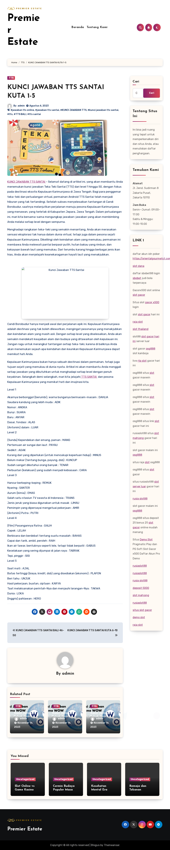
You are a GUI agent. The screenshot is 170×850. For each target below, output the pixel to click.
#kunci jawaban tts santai (103, 110)
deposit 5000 (141, 588)
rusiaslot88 (140, 565)
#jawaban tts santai (47, 110)
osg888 (150, 348)
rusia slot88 (140, 498)
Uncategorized (25, 779)
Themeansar (111, 845)
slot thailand (140, 329)
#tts (10, 114)
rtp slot (142, 360)
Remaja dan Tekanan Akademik (137, 790)
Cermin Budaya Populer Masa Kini (64, 790)
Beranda (77, 27)
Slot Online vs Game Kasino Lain (25, 790)
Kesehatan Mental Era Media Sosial (100, 790)
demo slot (139, 617)
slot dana (138, 266)
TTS (11, 77)
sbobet (137, 278)
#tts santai (34, 114)
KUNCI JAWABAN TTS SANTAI (26, 181)
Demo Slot (146, 539)
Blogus (95, 845)
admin (21, 105)
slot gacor (139, 294)
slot (152, 372)
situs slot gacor (142, 610)
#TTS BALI (20, 114)
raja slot (138, 321)
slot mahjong (141, 595)
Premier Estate (24, 829)
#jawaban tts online (22, 110)
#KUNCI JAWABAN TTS (73, 110)
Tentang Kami (97, 27)
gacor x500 (152, 302)
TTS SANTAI (89, 376)
